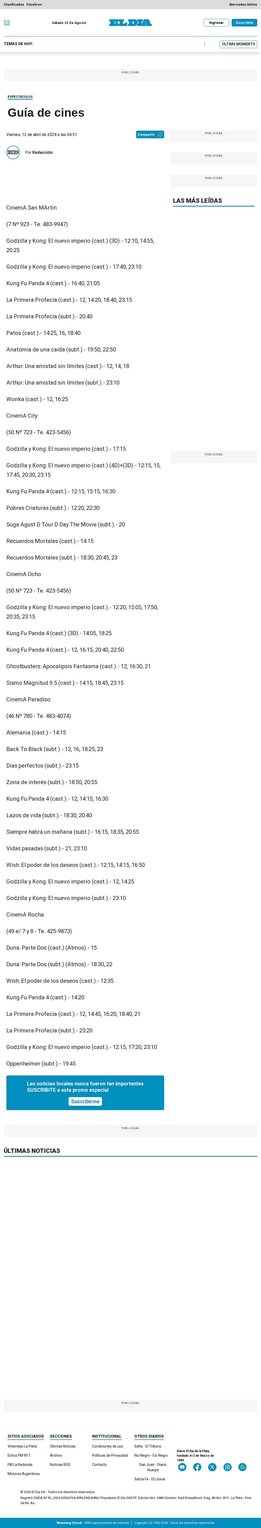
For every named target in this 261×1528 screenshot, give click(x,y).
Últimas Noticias (63, 1446)
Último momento (238, 44)
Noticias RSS (60, 1465)
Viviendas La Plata (22, 1446)
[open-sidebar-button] (7, 23)
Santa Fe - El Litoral (149, 1479)
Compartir (146, 135)
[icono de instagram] (227, 1467)
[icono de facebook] (197, 1467)
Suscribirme (85, 1101)
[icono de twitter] (212, 1467)
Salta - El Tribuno (147, 1446)
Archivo (56, 1455)
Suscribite (244, 23)
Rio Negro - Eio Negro (151, 1455)
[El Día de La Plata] (130, 22)
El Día (36, 1492)
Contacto (99, 1465)
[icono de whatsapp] (242, 1467)
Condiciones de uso (107, 1446)
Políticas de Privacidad (110, 1455)
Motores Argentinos (24, 1474)
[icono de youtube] (182, 1467)
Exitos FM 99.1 (19, 1455)
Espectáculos (20, 97)
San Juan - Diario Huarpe (152, 1467)
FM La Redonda (20, 1465)
